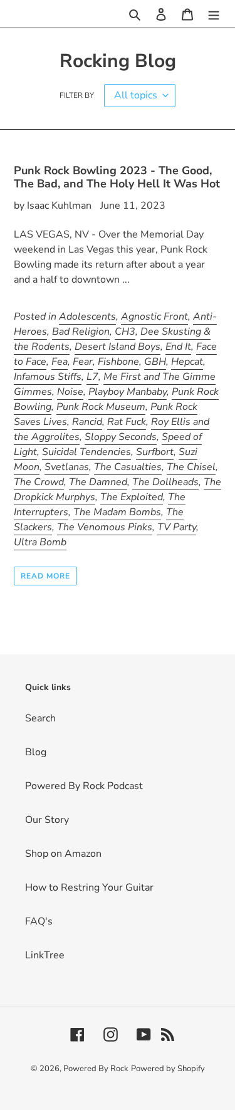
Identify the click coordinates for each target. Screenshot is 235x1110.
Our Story (47, 820)
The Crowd (39, 482)
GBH (155, 362)
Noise (70, 392)
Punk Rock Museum (100, 407)
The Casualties (128, 467)
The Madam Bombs (117, 512)
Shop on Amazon (63, 854)
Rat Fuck (126, 422)
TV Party (176, 527)
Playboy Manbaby (127, 392)
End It (178, 346)
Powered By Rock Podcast (84, 786)
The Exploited (131, 497)
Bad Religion (81, 331)
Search (40, 718)
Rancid (87, 422)
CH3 (125, 331)
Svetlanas (66, 467)
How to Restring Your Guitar (89, 887)
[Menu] (214, 14)
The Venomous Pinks (104, 527)
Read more (45, 576)
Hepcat (187, 362)
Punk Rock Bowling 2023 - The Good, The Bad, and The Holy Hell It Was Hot (117, 177)
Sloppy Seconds (121, 437)
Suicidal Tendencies (86, 452)
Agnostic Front (154, 316)
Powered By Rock (95, 1068)
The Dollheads (165, 482)
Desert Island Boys (117, 346)
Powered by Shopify (168, 1068)
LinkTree (45, 955)
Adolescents (87, 316)
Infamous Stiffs (47, 377)
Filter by (77, 95)
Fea (59, 362)
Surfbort (155, 452)
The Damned (98, 482)
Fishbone (118, 362)
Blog (35, 752)
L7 (92, 377)
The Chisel (191, 467)
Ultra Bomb (40, 542)
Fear (83, 362)
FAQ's (39, 921)
